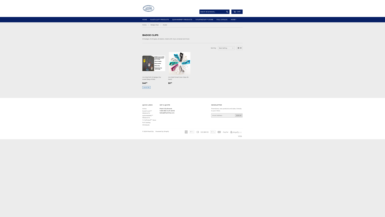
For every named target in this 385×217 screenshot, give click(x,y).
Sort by (213, 48)
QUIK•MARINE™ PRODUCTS (182, 19)
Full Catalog (222, 19)
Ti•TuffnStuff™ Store (204, 19)
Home (144, 19)
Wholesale (145, 125)
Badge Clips (155, 25)
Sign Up (238, 115)
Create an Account (237, 7)
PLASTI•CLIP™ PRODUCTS (159, 19)
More (233, 19)
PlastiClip (150, 131)
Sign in (227, 7)
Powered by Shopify (162, 131)
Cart (238, 12)
